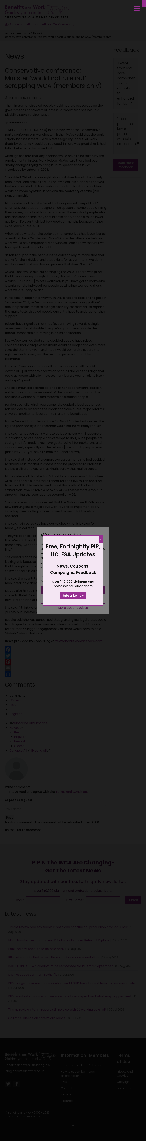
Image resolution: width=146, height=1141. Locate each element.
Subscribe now (73, 595)
